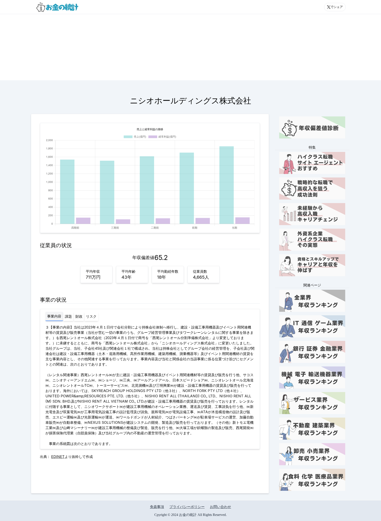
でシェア (337, 7)
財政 (78, 316)
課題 (68, 316)
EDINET (58, 456)
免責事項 (157, 507)
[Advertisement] (190, 47)
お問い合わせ (220, 507)
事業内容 (54, 316)
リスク (91, 316)
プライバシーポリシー (187, 507)
